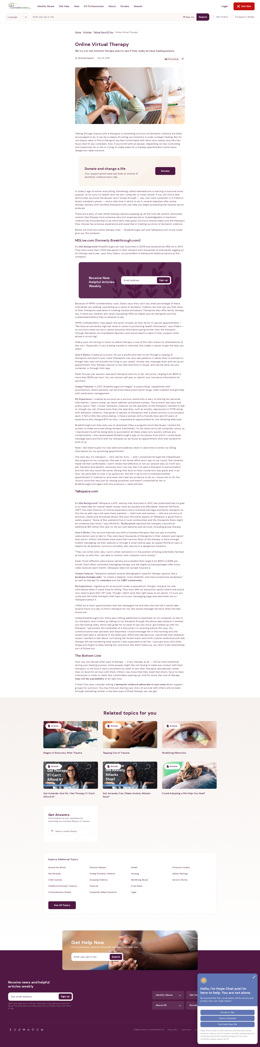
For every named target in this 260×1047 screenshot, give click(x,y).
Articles (87, 32)
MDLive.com (84, 240)
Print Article (173, 59)
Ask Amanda (54, 873)
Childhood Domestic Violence (62, 886)
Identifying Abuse (139, 879)
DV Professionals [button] (94, 6)
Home (78, 32)
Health (134, 867)
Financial (94, 886)
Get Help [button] (64, 6)
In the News (136, 886)
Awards (138, 6)
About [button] (112, 6)
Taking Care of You (103, 32)
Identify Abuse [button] (45, 6)
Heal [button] (76, 6)
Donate (165, 171)
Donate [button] (125, 6)
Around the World (56, 867)
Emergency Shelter (245, 17)
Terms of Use (186, 1030)
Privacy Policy (173, 1030)
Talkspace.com (86, 491)
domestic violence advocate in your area (141, 684)
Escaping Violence (98, 879)
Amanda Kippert (86, 58)
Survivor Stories (179, 879)
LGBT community (131, 580)
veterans (105, 580)
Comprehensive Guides (59, 892)
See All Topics (62, 905)
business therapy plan (88, 577)
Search (203, 17)
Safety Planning (179, 873)
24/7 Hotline (222, 17)
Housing (135, 873)
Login (224, 6)
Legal (133, 892)
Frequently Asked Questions (103, 892)
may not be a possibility (89, 678)
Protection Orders (181, 867)
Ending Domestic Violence (102, 873)
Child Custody (55, 879)
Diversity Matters (98, 867)
